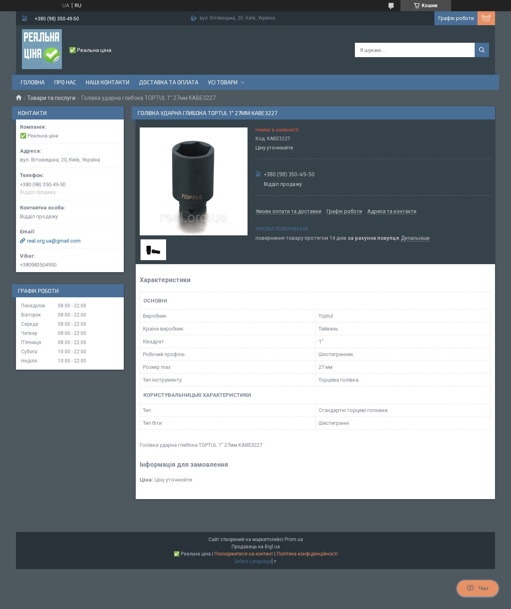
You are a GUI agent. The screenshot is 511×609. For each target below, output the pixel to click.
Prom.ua (294, 539)
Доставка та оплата (168, 82)
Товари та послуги (51, 98)
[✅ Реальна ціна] (42, 49)
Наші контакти (107, 82)
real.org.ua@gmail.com (54, 241)
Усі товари (223, 82)
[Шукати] (482, 50)
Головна (33, 82)
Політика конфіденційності (307, 554)
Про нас (65, 82)
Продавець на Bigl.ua (256, 546)
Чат (484, 588)
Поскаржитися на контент (243, 554)
